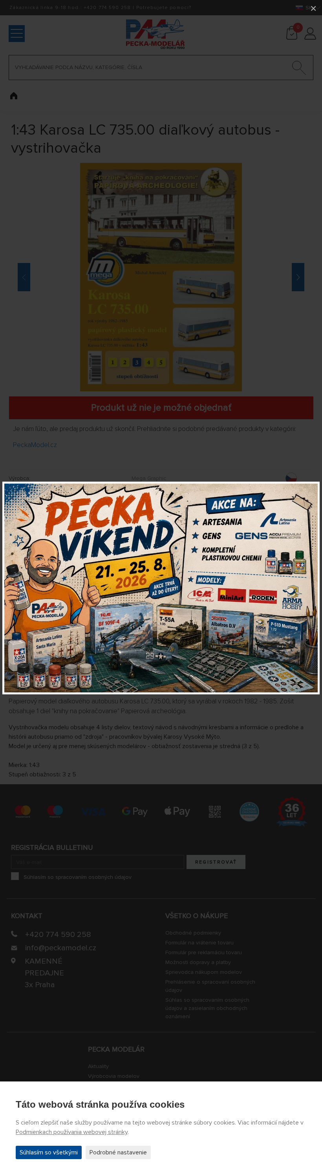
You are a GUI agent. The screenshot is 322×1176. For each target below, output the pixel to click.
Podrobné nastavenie (118, 1152)
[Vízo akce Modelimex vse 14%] (161, 588)
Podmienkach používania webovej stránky (72, 1132)
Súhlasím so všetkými (49, 1152)
